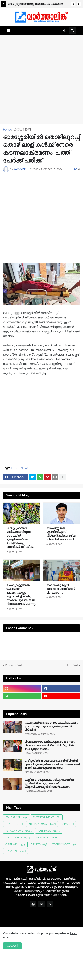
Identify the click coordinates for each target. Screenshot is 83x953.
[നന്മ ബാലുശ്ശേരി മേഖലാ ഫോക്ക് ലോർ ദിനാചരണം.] (61, 570)
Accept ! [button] (12, 945)
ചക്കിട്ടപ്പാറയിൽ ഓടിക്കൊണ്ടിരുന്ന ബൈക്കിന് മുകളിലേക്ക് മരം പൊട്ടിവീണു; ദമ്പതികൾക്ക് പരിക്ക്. (20, 537)
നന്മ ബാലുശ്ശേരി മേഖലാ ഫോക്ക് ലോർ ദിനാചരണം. (60, 588)
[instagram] (22, 688)
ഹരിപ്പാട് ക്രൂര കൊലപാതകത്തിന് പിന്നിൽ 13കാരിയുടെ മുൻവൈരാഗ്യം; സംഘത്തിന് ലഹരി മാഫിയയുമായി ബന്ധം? (52, 764)
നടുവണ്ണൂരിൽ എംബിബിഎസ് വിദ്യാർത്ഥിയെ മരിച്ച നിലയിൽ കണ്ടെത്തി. (37, 4)
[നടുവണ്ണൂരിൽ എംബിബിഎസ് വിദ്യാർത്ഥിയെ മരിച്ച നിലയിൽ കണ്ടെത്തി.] (61, 513)
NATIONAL (46, 837)
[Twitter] (32, 477)
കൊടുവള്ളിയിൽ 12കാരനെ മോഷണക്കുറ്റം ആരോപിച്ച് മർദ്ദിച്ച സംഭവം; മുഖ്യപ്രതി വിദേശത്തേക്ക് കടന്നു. (21, 594)
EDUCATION (16, 817)
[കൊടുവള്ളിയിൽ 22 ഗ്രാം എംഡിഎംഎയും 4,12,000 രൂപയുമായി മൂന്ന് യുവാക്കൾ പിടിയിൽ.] (12, 727)
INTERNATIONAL (42, 824)
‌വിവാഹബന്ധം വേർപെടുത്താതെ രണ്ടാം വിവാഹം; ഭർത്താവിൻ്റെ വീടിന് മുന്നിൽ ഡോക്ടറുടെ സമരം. (49, 745)
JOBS (67, 824)
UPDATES (15, 851)
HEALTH (14, 824)
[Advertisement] (41, 79)
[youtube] (61, 696)
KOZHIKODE (48, 830)
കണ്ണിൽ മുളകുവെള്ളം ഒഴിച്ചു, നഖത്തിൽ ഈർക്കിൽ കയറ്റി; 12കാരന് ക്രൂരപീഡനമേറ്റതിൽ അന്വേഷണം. (49, 783)
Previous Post (13, 665)
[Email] (55, 477)
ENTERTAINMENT (46, 817)
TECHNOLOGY (64, 844)
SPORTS (39, 844)
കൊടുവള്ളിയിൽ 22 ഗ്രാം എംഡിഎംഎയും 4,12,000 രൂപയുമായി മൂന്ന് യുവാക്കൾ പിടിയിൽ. (51, 726)
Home (7, 129)
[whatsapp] (22, 696)
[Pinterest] (47, 477)
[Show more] (62, 477)
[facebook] (61, 688)
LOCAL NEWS (22, 129)
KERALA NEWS (18, 830)
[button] (73, 4)
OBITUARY (15, 844)
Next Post (72, 665)
